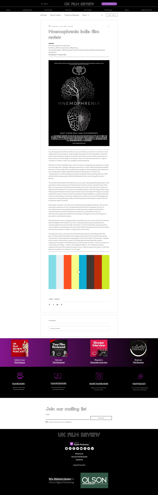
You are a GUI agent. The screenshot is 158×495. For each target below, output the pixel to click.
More (84, 15)
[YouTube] (81, 448)
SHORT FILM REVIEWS (98, 384)
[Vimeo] (88, 448)
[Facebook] (73, 448)
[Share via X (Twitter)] (53, 304)
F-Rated (51, 299)
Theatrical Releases (71, 15)
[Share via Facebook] (49, 304)
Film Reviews (138, 362)
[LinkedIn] (92, 448)
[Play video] (79, 272)
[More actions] (108, 26)
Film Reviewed (59, 362)
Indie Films (57, 299)
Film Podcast (19, 362)
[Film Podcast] (66, 448)
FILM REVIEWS (18, 384)
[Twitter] (77, 448)
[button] (126, 9)
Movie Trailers (55, 15)
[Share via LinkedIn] (57, 304)
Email (48, 414)
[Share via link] (61, 304)
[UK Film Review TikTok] (70, 448)
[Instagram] (85, 448)
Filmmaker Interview (98, 362)
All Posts (43, 15)
